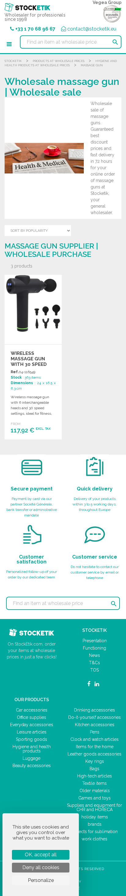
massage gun (92, 65)
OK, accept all (41, 855)
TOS (94, 670)
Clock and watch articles (94, 739)
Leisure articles (31, 732)
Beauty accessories (32, 765)
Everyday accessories (31, 725)
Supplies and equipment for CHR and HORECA (94, 807)
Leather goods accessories (94, 754)
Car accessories (31, 710)
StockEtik (13, 61)
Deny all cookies (40, 867)
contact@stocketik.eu (91, 29)
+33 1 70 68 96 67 (35, 29)
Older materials (95, 791)
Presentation (95, 641)
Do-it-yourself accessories (94, 717)
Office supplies (31, 717)
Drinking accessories (94, 710)
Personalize (41, 880)
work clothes (94, 839)
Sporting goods (31, 739)
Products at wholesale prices (58, 61)
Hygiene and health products (32, 749)
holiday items (94, 817)
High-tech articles (94, 776)
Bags (94, 769)
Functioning (94, 648)
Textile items (94, 783)
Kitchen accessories (94, 725)
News (94, 655)
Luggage (31, 758)
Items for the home (94, 747)
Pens (94, 732)
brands (95, 824)
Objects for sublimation (95, 831)
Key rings (94, 761)
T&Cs (94, 663)
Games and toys (94, 798)
